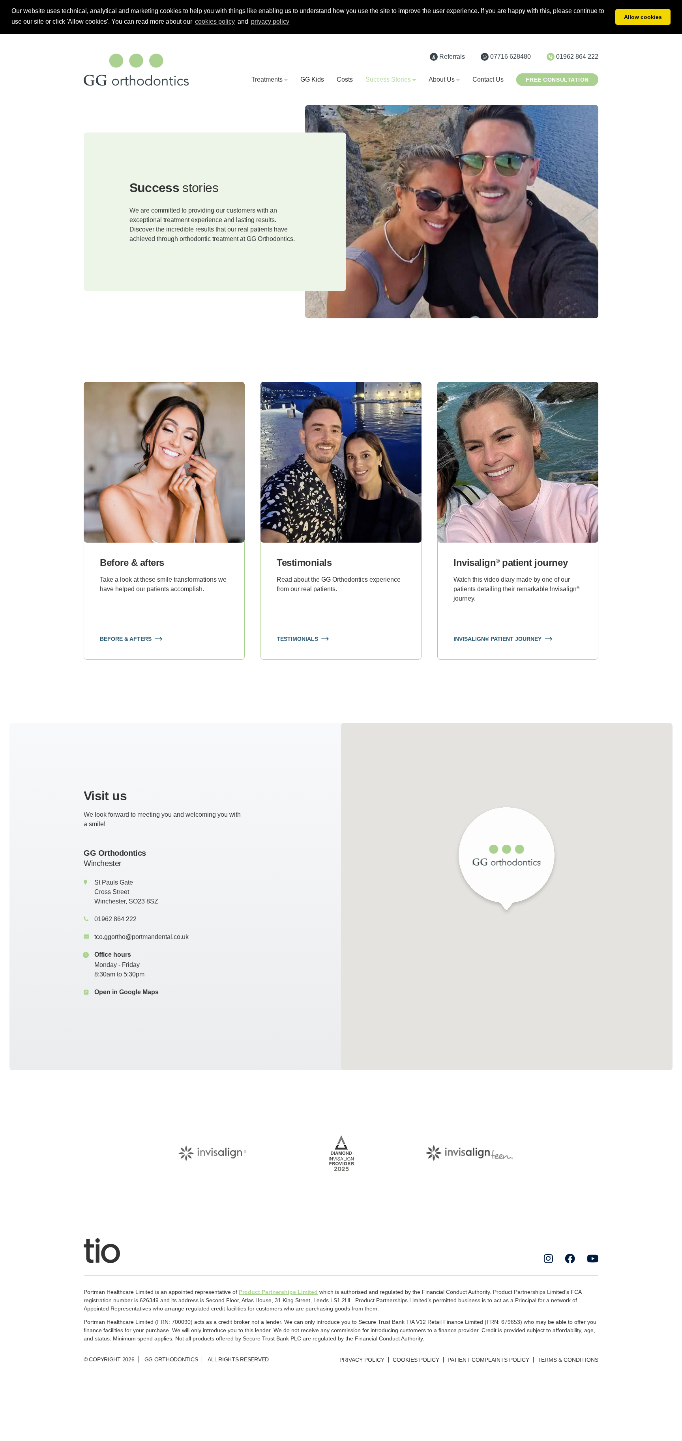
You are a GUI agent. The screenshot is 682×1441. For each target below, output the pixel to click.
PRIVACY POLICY (361, 1360)
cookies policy (215, 21)
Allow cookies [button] (643, 17)
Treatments (267, 79)
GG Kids (312, 79)
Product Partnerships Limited (278, 1292)
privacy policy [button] (270, 21)
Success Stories (388, 79)
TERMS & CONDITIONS (568, 1360)
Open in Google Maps (126, 992)
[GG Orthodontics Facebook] (570, 1259)
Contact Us (488, 79)
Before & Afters (126, 639)
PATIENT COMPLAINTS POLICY (488, 1360)
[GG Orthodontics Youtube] (592, 1259)
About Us (442, 79)
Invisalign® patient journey (497, 639)
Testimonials (297, 639)
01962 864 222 (115, 919)
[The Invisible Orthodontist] (102, 1250)
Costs (345, 79)
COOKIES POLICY (416, 1360)
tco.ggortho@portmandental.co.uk (141, 936)
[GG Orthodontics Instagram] (548, 1259)
